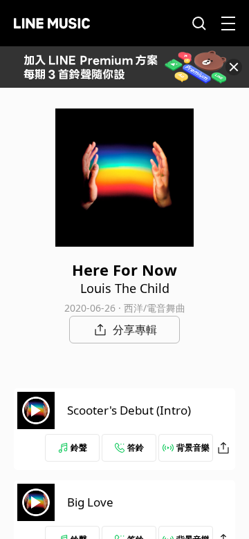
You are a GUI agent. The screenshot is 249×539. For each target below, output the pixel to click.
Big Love (90, 502)
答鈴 (135, 447)
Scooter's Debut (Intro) (129, 410)
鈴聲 (79, 447)
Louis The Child (124, 288)
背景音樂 (193, 447)
